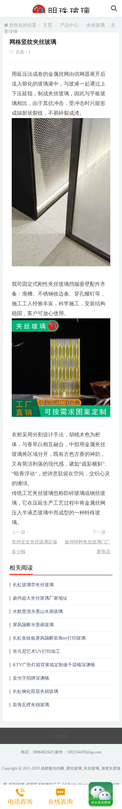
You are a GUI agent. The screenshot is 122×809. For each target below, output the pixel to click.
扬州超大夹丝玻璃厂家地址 (40, 598)
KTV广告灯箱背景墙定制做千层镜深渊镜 (54, 664)
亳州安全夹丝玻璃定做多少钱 (34, 546)
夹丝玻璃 (96, 25)
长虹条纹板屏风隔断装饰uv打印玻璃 (49, 638)
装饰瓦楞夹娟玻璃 (31, 704)
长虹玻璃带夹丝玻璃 (33, 584)
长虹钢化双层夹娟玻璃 (35, 691)
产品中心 (69, 25)
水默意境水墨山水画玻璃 (38, 611)
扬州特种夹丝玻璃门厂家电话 (87, 546)
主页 (47, 25)
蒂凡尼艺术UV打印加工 (36, 651)
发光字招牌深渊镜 (31, 678)
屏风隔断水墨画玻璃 (33, 624)
